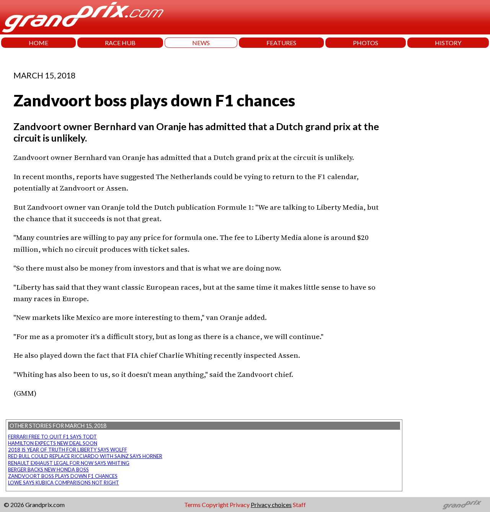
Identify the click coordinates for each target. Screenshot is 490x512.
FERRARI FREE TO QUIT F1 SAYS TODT (52, 437)
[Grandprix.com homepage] (462, 504)
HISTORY (448, 42)
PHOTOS (365, 42)
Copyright (215, 504)
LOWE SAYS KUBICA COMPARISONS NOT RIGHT (63, 482)
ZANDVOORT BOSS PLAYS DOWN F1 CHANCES (63, 476)
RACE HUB (120, 42)
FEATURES (281, 42)
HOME (38, 42)
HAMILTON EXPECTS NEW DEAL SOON (52, 443)
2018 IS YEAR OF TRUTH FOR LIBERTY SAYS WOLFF (67, 450)
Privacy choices (271, 504)
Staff (299, 504)
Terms (192, 504)
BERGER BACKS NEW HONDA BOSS (48, 469)
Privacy (240, 504)
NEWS (201, 42)
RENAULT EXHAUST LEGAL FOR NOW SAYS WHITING (68, 463)
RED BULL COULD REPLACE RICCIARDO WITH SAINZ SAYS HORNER (85, 456)
